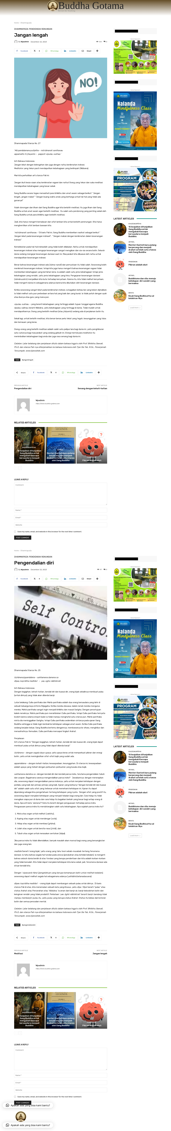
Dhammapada (26, 23)
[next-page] (20, 468)
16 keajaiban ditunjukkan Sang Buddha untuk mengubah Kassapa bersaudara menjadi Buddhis (29, 456)
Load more (134, 307)
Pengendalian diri (22, 388)
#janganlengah (27, 360)
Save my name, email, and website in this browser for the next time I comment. (50, 532)
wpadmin (25, 42)
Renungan (46, 29)
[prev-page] (16, 468)
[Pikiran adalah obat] (92, 445)
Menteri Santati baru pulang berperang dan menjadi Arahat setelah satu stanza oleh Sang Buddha (61, 457)
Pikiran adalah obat (91, 460)
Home (16, 23)
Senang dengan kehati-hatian (92, 388)
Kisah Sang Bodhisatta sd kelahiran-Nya (141, 297)
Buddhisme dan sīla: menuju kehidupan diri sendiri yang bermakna (142, 281)
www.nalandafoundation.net (126, 31)
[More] (97, 51)
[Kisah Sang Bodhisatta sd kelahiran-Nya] (120, 295)
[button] (28, 1125)
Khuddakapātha (29, 447)
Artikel (60, 450)
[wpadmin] (16, 41)
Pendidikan (35, 29)
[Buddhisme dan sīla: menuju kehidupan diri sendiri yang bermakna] (120, 279)
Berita (131, 293)
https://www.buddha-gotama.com (48, 403)
